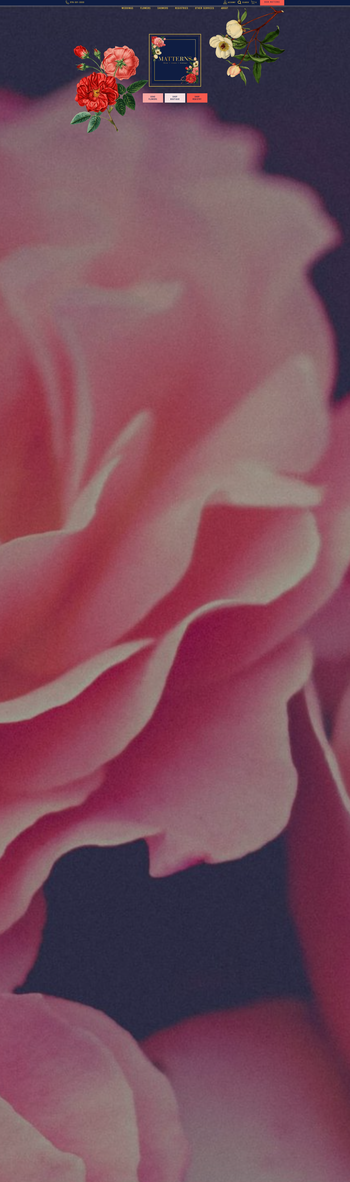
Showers (163, 8)
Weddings (127, 8)
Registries (181, 8)
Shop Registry (197, 97)
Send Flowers (153, 97)
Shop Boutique (175, 97)
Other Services (204, 8)
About (224, 8)
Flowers (145, 8)
